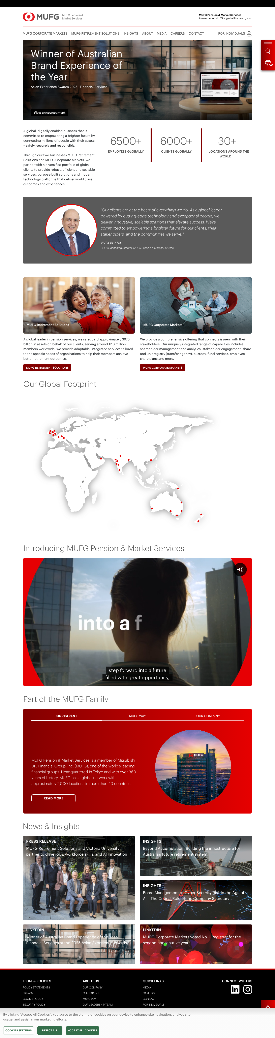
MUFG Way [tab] (137, 716)
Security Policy (34, 1004)
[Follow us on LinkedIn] (235, 989)
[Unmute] (228, 682)
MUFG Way (90, 999)
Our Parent (91, 993)
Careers (149, 993)
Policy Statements (36, 987)
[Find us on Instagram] (247, 989)
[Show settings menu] (237, 682)
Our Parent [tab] (66, 716)
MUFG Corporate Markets (162, 367)
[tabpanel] (137, 768)
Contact (149, 999)
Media (147, 987)
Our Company (92, 987)
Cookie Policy (33, 999)
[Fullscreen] (247, 682)
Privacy (28, 993)
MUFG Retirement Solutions (47, 367)
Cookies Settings (18, 1030)
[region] (137, 1023)
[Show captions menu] (218, 682)
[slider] (128, 682)
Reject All (49, 1030)
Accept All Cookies (82, 1030)
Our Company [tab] (208, 716)
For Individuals (153, 1004)
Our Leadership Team (98, 1004)
